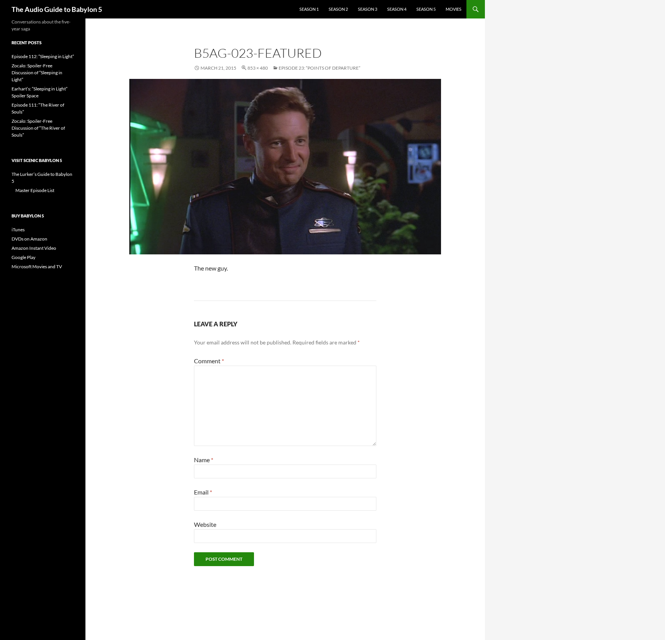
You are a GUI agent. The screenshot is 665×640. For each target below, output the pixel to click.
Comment (209, 360)
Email (203, 492)
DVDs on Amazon (29, 239)
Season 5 (426, 9)
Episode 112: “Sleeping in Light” (43, 56)
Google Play (23, 257)
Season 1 (309, 9)
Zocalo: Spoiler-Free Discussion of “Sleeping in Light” (37, 72)
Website (205, 524)
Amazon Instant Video (34, 248)
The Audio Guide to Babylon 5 (57, 9)
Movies (453, 9)
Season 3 (367, 9)
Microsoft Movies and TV (37, 266)
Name (203, 459)
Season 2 (338, 9)
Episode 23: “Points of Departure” (319, 68)
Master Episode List (34, 190)
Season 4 (396, 9)
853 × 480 (257, 68)
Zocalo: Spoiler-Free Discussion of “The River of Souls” (38, 128)
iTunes (18, 229)
